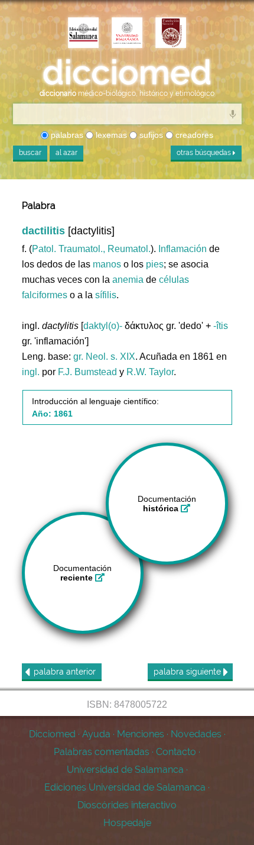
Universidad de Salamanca (125, 769)
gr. (78, 356)
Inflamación (182, 249)
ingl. (31, 372)
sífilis (105, 295)
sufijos (150, 135)
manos (107, 264)
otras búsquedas (205, 153)
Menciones (140, 734)
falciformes (44, 295)
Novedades (196, 734)
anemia (128, 280)
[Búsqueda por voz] (232, 113)
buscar (30, 153)
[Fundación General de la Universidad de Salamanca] (170, 34)
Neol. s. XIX (110, 356)
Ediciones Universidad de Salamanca (125, 787)
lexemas (110, 135)
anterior (65, 671)
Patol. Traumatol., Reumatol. (91, 249)
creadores (193, 135)
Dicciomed (52, 734)
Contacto (176, 751)
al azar (66, 153)
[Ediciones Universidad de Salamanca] (83, 34)
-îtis (220, 326)
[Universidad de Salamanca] (127, 34)
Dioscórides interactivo (127, 805)
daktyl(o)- (102, 326)
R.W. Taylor (150, 372)
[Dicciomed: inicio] (127, 72)
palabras (65, 135)
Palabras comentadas (101, 751)
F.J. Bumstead (87, 372)
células (174, 280)
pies (155, 264)
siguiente (188, 671)
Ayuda (96, 734)
